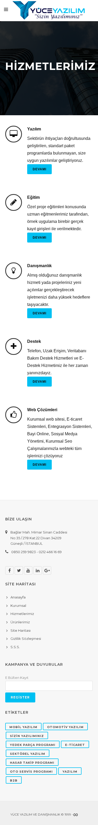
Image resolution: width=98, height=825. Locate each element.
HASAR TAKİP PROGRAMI (32, 762)
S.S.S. (15, 647)
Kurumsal (18, 605)
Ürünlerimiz (20, 622)
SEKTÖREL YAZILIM (27, 754)
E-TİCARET (75, 745)
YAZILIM (69, 771)
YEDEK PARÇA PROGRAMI (32, 745)
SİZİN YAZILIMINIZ (27, 736)
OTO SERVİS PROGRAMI (31, 771)
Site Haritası (20, 630)
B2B (14, 780)
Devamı (39, 169)
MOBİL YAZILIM (23, 727)
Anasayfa (18, 597)
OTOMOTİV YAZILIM (65, 727)
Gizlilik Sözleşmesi (25, 638)
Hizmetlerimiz (22, 614)
